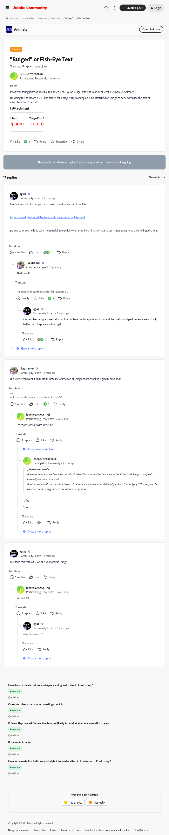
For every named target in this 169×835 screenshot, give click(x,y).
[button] (7, 9)
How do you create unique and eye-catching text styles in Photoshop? (50, 685)
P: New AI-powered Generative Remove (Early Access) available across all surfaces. (58, 723)
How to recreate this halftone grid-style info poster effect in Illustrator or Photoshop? (59, 761)
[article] (84, 223)
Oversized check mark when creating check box (37, 704)
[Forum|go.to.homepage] (30, 8)
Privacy (54, 829)
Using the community (19, 829)
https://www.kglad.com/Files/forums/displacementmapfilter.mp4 (47, 217)
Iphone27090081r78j (31, 74)
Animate (42, 18)
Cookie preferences (71, 829)
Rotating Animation (20, 742)
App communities (25, 18)
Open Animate (151, 29)
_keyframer (33, 263)
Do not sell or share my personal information (107, 829)
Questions (55, 18)
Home (9, 18)
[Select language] (114, 8)
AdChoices (142, 829)
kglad (23, 193)
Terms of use (40, 829)
